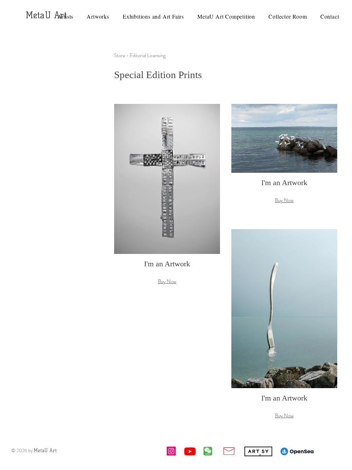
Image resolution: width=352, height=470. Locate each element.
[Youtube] (190, 451)
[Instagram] (171, 451)
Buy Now (167, 281)
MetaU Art (46, 15)
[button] (167, 201)
